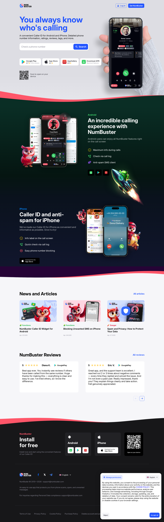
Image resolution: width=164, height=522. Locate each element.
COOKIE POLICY (142, 487)
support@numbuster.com (53, 481)
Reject (106, 515)
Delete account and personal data (95, 514)
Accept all (154, 515)
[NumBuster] (26, 5)
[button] (142, 398)
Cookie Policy (55, 514)
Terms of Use (25, 514)
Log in (122, 6)
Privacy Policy (40, 514)
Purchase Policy (71, 514)
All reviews (138, 355)
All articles (138, 293)
